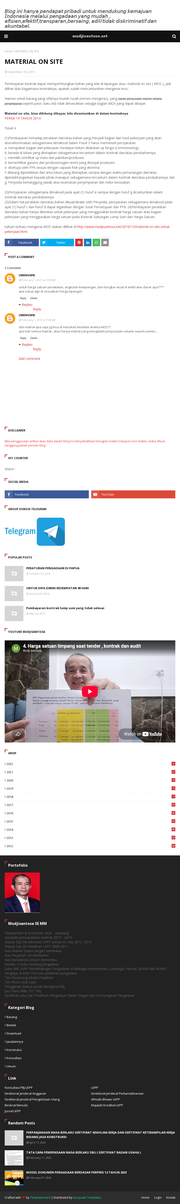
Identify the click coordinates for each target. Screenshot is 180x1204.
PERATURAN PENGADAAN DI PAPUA (52, 568)
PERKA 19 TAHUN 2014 (23, 118)
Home (9, 51)
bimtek (11, 1025)
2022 (90, 764)
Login (157, 1198)
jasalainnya (15, 1041)
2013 (91, 838)
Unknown (27, 275)
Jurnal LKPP (13, 1111)
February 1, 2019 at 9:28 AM (39, 320)
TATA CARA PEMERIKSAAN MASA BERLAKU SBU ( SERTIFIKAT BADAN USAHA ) (83, 1152)
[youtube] (133, 494)
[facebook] (47, 494)
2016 (91, 813)
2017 (91, 805)
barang (12, 1017)
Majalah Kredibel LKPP (107, 1105)
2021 (91, 772)
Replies (27, 304)
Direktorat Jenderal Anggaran (25, 1093)
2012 (91, 846)
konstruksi (14, 1050)
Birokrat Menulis (16, 1105)
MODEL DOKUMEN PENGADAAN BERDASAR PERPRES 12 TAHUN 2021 (76, 1172)
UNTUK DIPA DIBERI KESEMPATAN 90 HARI (57, 588)
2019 (91, 788)
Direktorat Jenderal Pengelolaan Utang (32, 1099)
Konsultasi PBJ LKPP (19, 1087)
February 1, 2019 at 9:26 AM (39, 280)
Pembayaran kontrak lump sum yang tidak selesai (65, 608)
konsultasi (14, 1058)
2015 (91, 821)
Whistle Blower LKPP (105, 1099)
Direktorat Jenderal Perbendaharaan (117, 1093)
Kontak (170, 1198)
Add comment (29, 358)
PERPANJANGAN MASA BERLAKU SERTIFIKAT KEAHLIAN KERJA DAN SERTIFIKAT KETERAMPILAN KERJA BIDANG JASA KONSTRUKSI (100, 1134)
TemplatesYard (40, 1198)
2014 (91, 829)
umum (11, 1066)
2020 (91, 780)
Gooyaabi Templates (87, 1198)
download (14, 1033)
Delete (33, 298)
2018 (91, 797)
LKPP (94, 1087)
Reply (23, 298)
